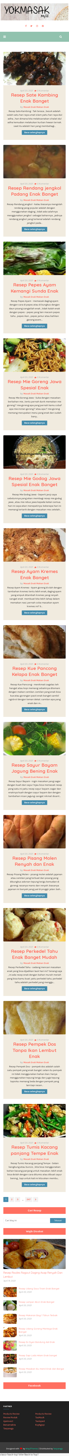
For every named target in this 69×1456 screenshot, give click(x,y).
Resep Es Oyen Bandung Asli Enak (37, 1342)
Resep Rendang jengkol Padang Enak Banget (34, 191)
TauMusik (39, 1417)
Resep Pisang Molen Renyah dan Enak (34, 861)
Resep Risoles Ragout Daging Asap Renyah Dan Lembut (32, 1274)
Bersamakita (9, 1425)
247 (29, 1199)
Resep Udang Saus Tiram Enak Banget (39, 1288)
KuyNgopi (40, 1425)
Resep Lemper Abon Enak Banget (36, 1302)
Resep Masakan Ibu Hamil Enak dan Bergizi (41, 1368)
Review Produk (10, 1417)
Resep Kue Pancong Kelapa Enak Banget (34, 671)
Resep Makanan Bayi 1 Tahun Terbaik (38, 1315)
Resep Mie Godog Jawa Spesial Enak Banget (34, 481)
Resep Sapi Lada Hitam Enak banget (38, 1355)
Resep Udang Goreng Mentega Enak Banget (38, 1330)
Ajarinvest (8, 1421)
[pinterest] (43, 26)
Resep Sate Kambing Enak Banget (34, 98)
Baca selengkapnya (34, 132)
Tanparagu (8, 1428)
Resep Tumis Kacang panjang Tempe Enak (34, 1150)
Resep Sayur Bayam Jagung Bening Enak (34, 768)
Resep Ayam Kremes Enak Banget (34, 574)
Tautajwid (40, 1421)
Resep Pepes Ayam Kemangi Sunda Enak (34, 288)
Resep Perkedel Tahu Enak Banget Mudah (34, 954)
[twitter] (31, 26)
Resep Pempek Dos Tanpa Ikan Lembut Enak (34, 1050)
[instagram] (37, 26)
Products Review (11, 1414)
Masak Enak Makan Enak (36, 107)
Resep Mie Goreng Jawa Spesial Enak (34, 384)
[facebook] (25, 26)
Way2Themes (32, 1448)
